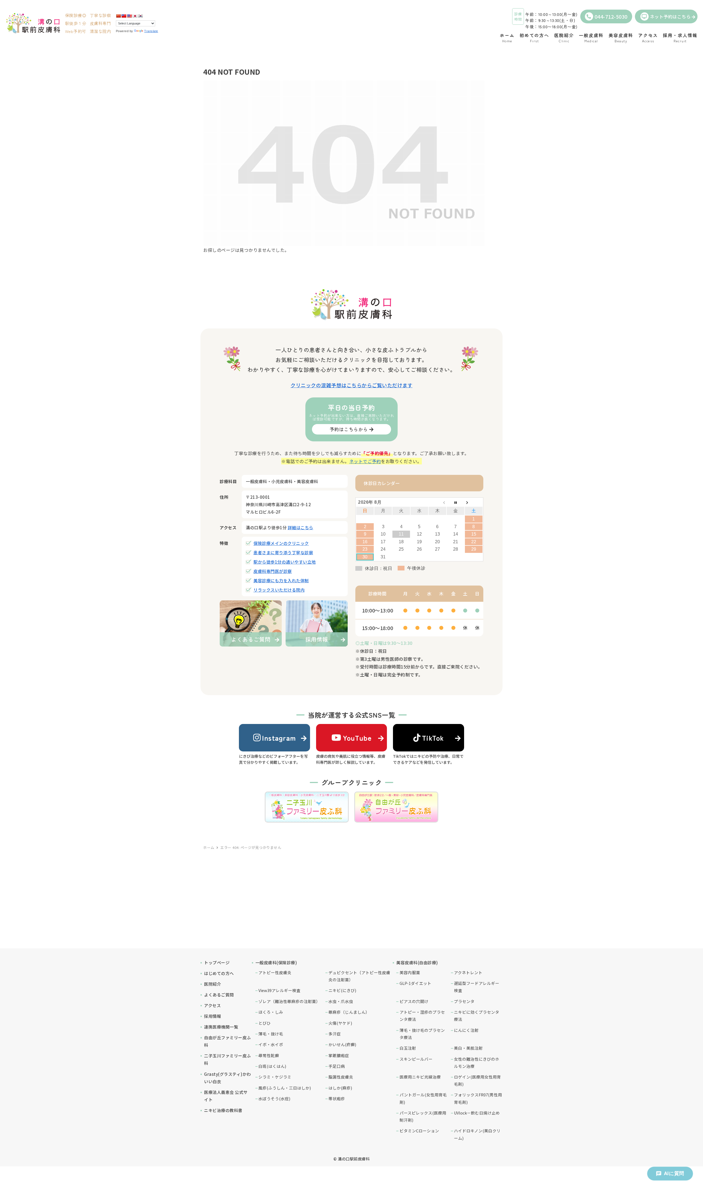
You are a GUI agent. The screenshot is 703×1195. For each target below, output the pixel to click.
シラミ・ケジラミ (274, 1077)
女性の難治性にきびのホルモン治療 (476, 1062)
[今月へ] (455, 502)
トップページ (217, 962)
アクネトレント (468, 972)
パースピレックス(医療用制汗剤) (423, 1116)
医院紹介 (212, 984)
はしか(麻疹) (340, 1088)
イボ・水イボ (270, 1044)
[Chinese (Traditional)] (123, 16)
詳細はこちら (300, 527)
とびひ (264, 1023)
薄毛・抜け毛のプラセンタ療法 (422, 1033)
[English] (129, 16)
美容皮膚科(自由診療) (417, 962)
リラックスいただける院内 (279, 590)
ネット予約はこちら (670, 16)
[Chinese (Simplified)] (118, 16)
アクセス (212, 1005)
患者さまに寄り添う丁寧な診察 (283, 552)
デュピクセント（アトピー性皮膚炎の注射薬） (359, 976)
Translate (151, 31)
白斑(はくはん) (272, 1066)
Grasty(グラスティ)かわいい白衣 (227, 1077)
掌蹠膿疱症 (338, 1055)
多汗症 (334, 1034)
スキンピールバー (416, 1059)
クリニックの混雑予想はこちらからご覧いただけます (351, 385)
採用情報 (212, 1016)
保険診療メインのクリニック (281, 543)
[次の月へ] (473, 502)
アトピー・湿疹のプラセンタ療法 (422, 1015)
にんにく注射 (466, 1030)
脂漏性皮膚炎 (340, 1077)
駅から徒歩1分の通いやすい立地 (284, 562)
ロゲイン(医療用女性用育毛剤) (477, 1080)
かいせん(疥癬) (342, 1044)
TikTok (433, 737)
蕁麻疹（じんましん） (349, 1012)
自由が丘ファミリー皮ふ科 (227, 1041)
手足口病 (336, 1066)
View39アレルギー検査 (279, 990)
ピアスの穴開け (414, 1001)
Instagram (279, 737)
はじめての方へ (219, 973)
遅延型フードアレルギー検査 (476, 986)
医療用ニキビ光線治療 (420, 1077)
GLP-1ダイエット (415, 983)
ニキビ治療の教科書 (223, 1110)
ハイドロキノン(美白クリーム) (477, 1134)
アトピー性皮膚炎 (274, 972)
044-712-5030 (611, 16)
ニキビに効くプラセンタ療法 (476, 1015)
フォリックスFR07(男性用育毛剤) (478, 1098)
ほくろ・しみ (270, 1012)
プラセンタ (464, 1001)
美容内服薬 (410, 972)
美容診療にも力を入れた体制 (281, 580)
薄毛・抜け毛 (270, 1034)
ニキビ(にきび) (342, 990)
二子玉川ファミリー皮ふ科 (227, 1059)
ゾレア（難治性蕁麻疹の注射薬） (289, 1001)
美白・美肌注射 (468, 1048)
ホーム (208, 847)
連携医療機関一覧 (221, 1027)
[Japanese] (134, 16)
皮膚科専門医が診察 (272, 571)
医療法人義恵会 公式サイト (226, 1095)
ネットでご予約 (365, 461)
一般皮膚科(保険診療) (276, 962)
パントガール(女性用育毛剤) (423, 1098)
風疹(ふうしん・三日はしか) (284, 1088)
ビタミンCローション (419, 1130)
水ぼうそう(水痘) (274, 1098)
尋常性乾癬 (268, 1055)
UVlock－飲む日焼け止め (477, 1113)
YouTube (357, 737)
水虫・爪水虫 (340, 1001)
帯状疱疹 (336, 1098)
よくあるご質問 (219, 995)
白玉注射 (408, 1048)
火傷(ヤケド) (340, 1023)
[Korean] (140, 16)
